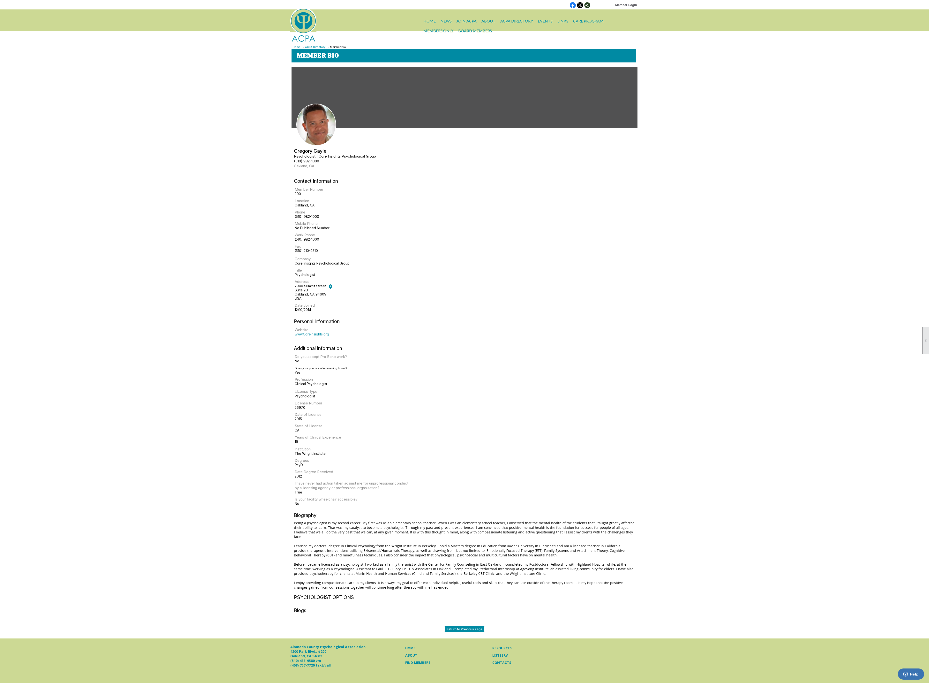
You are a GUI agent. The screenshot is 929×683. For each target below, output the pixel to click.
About (411, 655)
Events (545, 21)
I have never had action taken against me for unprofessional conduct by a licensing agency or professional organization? (351, 485)
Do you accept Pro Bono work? (321, 356)
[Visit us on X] (580, 5)
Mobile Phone (306, 223)
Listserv (500, 655)
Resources (502, 648)
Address (302, 281)
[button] (488, 21)
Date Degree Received (314, 472)
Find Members (417, 662)
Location (302, 200)
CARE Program (588, 21)
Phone (300, 212)
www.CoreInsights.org (312, 334)
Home (429, 21)
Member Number (309, 189)
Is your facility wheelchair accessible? (326, 499)
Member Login (626, 5)
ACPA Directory (516, 21)
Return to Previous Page (464, 629)
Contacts (501, 662)
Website (301, 329)
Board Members (475, 30)
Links (562, 21)
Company (303, 259)
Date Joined (305, 305)
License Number (308, 403)
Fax (298, 246)
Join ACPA (467, 21)
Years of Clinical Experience (318, 437)
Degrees (302, 460)
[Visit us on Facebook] (573, 5)
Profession (304, 379)
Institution (303, 449)
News (446, 21)
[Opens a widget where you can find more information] (911, 674)
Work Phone (305, 235)
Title (298, 270)
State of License (308, 426)
